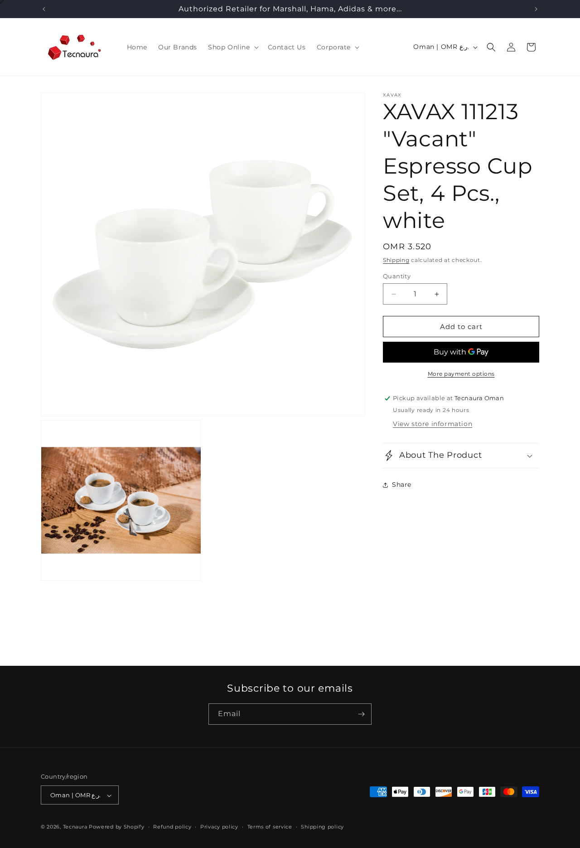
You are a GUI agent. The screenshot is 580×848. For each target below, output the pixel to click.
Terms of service (269, 827)
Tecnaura (75, 827)
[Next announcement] (536, 9)
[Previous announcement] (44, 9)
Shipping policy (322, 827)
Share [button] (401, 485)
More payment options (461, 373)
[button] (232, 47)
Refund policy (172, 827)
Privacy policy (219, 827)
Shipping (396, 260)
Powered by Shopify (117, 827)
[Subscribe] (361, 714)
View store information (432, 424)
